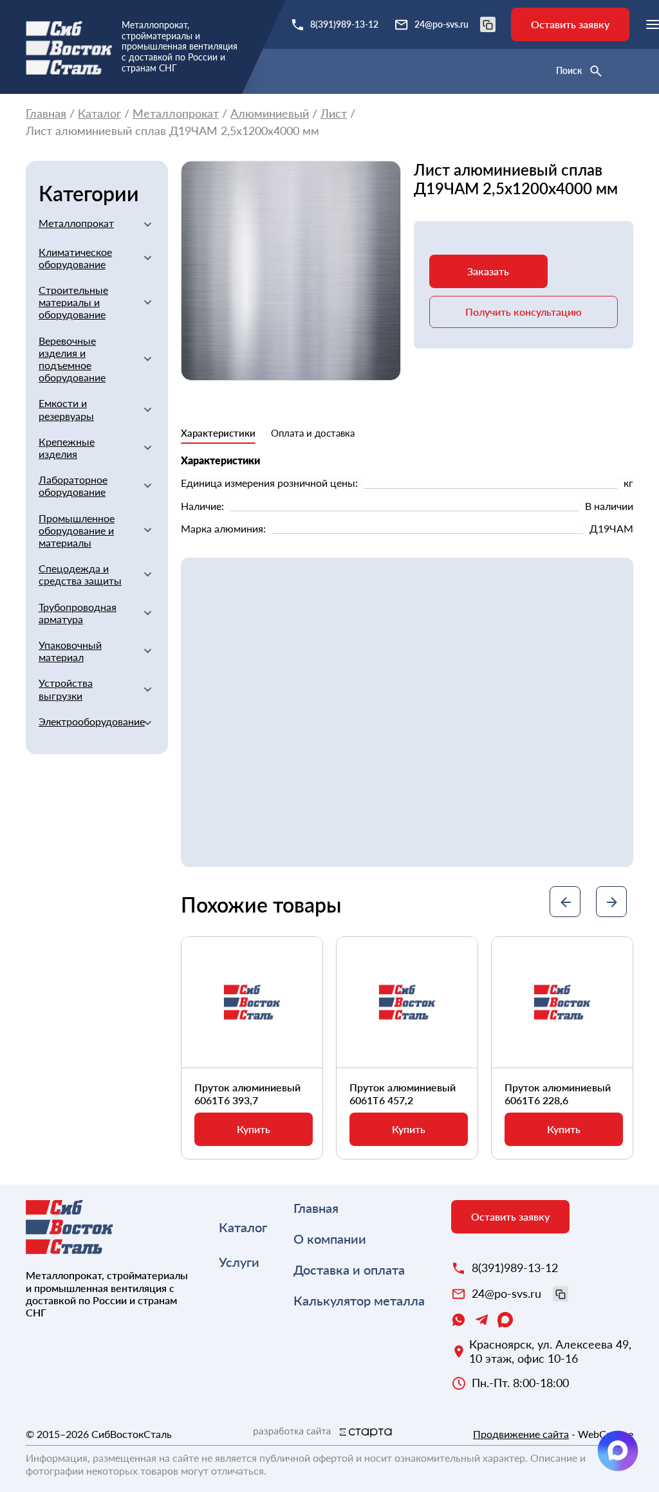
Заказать (488, 271)
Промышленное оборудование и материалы (77, 530)
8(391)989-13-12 (344, 24)
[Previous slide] (565, 901)
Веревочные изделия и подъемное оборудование (72, 359)
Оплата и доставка (313, 433)
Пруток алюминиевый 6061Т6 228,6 (558, 1093)
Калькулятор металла (359, 1300)
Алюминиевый (269, 113)
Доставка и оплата (349, 1269)
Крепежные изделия (67, 447)
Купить (253, 1129)
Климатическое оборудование (75, 258)
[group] (290, 270)
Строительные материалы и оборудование (73, 302)
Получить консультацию (523, 311)
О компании (329, 1238)
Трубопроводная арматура (77, 613)
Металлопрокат (176, 113)
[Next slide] (611, 901)
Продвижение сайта (521, 1434)
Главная (46, 113)
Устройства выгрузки (66, 689)
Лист (333, 113)
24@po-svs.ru (441, 24)
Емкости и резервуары (66, 409)
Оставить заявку (570, 24)
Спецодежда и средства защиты (80, 574)
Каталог (99, 113)
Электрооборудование (86, 721)
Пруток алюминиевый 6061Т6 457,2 (402, 1093)
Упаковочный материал (70, 651)
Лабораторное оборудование (73, 485)
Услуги (239, 1261)
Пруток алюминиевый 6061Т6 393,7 (247, 1093)
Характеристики (218, 433)
